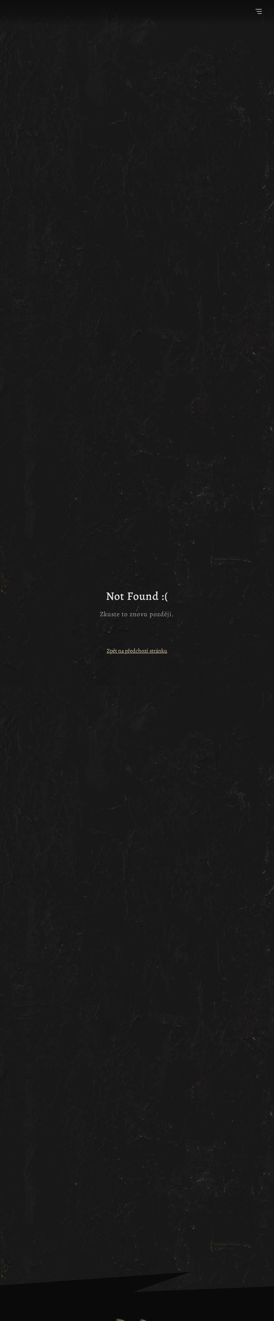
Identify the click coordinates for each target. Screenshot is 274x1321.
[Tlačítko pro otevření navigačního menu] (258, 12)
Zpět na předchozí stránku (137, 651)
